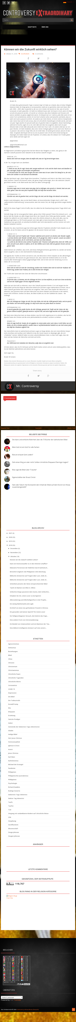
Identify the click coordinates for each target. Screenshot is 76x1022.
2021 (11, 533)
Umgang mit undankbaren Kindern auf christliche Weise (28, 813)
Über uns (45, 27)
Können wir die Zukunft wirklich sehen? (24, 560)
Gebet (10, 723)
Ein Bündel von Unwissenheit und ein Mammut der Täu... (30, 624)
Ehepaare (11, 712)
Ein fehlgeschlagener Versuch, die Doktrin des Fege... (29, 616)
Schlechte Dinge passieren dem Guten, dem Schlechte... (30, 592)
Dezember (14, 548)
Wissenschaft (13, 828)
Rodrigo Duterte (14, 791)
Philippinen (12, 772)
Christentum (12, 666)
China (10, 659)
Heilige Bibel (12, 734)
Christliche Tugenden (16, 678)
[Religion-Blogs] (11, 896)
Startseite (38, 428)
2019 (11, 541)
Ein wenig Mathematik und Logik (21, 604)
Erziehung (11, 715)
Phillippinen (12, 779)
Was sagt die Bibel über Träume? (24, 470)
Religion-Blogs (9, 898)
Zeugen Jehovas (14, 836)
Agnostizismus (13, 644)
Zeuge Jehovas (13, 832)
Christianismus (13, 670)
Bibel (10, 655)
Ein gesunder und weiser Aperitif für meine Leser (27, 612)
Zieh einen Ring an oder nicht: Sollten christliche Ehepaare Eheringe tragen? (40, 462)
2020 (11, 537)
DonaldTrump (13, 704)
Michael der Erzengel (15, 764)
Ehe (9, 708)
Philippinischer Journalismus (18, 776)
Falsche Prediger (14, 719)
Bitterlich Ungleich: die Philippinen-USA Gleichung (28, 572)
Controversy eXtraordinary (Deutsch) (28, 1009)
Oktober (13, 556)
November (14, 552)
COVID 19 (11, 689)
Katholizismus (13, 761)
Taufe (10, 802)
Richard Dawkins (14, 787)
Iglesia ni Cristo (13, 746)
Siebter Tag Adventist (16, 798)
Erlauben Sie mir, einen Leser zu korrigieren (25, 596)
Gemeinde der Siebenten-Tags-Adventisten (24, 727)
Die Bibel (11, 697)
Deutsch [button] (70, 2)
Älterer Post (71, 428)
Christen (11, 663)
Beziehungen (13, 651)
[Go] (71, 20)
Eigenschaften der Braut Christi (23, 477)
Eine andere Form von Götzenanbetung (24, 620)
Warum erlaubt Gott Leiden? (22, 455)
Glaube (10, 731)
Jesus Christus (13, 753)
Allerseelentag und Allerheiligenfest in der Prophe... (28, 600)
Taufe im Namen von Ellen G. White (22, 588)
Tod (9, 810)
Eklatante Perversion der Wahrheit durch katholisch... (29, 568)
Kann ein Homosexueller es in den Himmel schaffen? (29, 564)
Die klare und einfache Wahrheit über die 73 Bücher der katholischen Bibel (39, 440)
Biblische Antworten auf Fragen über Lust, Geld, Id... (28, 576)
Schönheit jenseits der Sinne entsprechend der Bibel (28, 584)
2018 (11, 545)
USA (9, 817)
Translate (17, 1000)
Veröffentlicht (25, 54)
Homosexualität (14, 742)
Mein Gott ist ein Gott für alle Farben (25, 447)
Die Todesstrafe (14, 700)
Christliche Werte (14, 682)
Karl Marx (11, 757)
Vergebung (12, 821)
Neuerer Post (5, 428)
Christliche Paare (14, 674)
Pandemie (11, 768)
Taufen (10, 806)
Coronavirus (12, 685)
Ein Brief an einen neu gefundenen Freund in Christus (29, 608)
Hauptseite (32, 27)
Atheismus (12, 648)
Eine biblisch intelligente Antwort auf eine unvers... (28, 628)
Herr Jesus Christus (15, 738)
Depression (12, 693)
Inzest (10, 749)
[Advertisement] (38, 37)
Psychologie (12, 783)
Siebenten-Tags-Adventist (17, 795)
